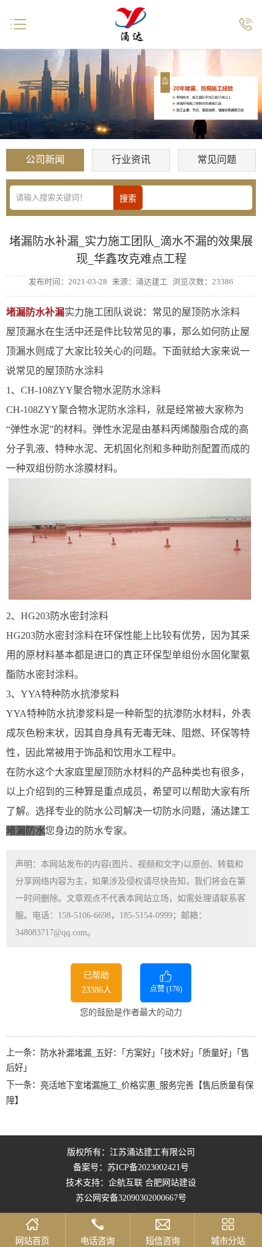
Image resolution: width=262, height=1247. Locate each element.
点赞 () (166, 989)
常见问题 (216, 159)
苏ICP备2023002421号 (148, 1167)
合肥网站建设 (170, 1182)
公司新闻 (45, 159)
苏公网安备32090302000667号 (131, 1197)
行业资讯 (131, 159)
